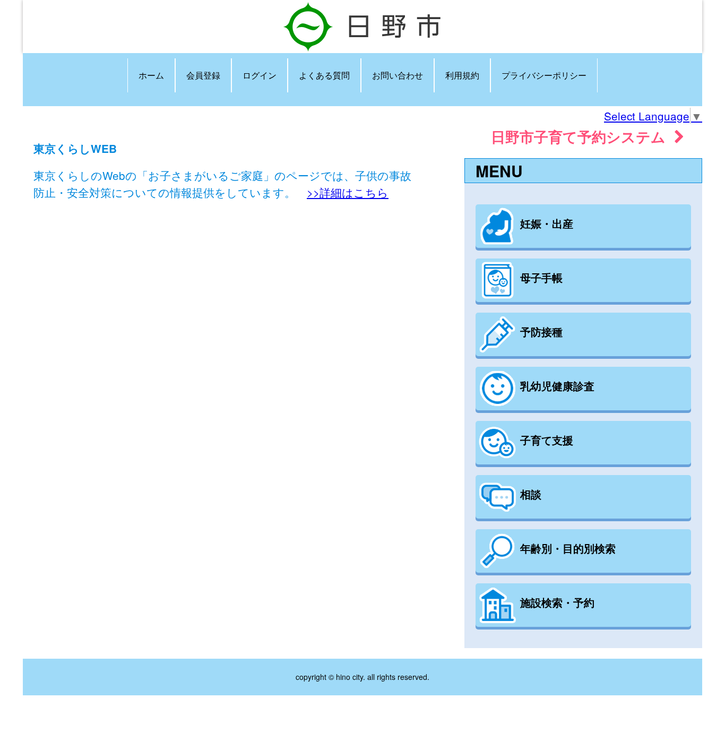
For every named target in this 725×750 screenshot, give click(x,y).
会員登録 (203, 75)
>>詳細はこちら (348, 192)
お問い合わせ (397, 75)
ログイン (260, 75)
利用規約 (462, 75)
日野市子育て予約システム (582, 136)
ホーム (151, 75)
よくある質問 (324, 75)
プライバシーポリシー (544, 75)
